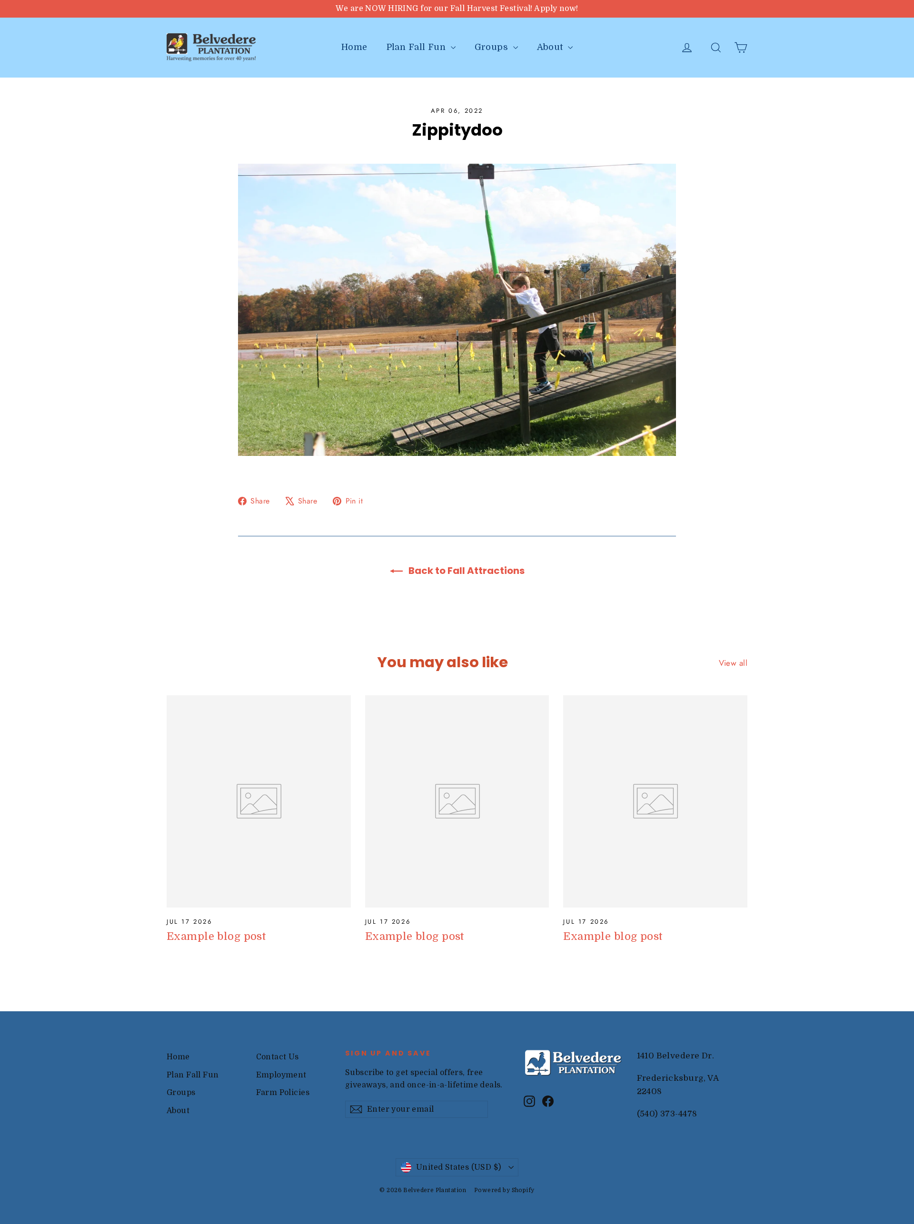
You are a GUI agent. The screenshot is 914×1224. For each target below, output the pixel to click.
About (551, 47)
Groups (493, 47)
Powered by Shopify (504, 1190)
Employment (281, 1075)
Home (354, 47)
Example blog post (216, 936)
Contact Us (277, 1057)
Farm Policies (283, 1092)
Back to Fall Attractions (466, 570)
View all (733, 663)
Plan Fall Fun (417, 47)
